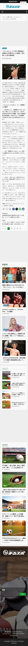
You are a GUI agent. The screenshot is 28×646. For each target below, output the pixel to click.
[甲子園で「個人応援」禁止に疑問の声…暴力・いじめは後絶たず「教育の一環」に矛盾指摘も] (14, 455)
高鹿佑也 (11, 205)
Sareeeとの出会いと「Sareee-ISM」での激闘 (12, 310)
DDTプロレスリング (17, 203)
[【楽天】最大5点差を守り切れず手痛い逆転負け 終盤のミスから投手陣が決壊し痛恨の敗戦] (14, 480)
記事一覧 (9, 17)
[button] (2, 11)
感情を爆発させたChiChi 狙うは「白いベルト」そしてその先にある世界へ (13, 286)
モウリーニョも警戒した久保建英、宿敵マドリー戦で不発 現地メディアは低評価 (6, 395)
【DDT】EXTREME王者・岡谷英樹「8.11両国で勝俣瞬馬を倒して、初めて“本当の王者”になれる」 (14, 359)
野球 (5, 461)
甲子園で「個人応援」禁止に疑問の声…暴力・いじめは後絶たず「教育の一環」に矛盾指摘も (6, 375)
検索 (3, 590)
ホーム (4, 17)
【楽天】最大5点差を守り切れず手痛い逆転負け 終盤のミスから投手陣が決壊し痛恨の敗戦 (6, 385)
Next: (13, 223)
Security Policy (7, 633)
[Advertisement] (14, 34)
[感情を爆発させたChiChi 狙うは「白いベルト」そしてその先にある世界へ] (14, 275)
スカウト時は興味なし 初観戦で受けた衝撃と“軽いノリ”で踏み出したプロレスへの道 (13, 335)
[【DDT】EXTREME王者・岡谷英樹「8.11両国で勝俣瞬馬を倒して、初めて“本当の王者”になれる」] (14, 348)
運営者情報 (8, 632)
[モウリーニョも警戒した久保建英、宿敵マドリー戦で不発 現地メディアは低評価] (14, 504)
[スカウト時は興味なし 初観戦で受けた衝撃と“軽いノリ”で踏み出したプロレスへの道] (14, 324)
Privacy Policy (13, 635)
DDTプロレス (9, 203)
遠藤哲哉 (6, 205)
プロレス (4, 48)
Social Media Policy (17, 632)
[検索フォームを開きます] (26, 12)
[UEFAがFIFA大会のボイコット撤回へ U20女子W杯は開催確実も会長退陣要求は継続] (14, 528)
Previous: (13, 215)
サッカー (5, 510)
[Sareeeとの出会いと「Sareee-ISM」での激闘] (14, 299)
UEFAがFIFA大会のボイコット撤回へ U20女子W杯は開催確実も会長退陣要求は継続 (6, 404)
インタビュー (16, 17)
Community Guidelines (18, 633)
